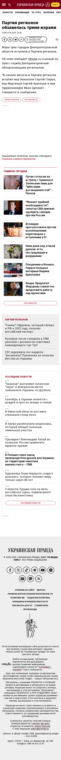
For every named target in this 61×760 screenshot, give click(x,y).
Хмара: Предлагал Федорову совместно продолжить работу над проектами (40, 288)
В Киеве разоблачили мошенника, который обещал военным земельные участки (28, 427)
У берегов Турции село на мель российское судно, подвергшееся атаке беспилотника (28, 492)
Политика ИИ (17, 598)
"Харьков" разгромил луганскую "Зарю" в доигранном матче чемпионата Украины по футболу (28, 387)
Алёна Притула (42, 726)
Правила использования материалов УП (30, 594)
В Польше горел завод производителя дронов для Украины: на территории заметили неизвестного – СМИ (29, 459)
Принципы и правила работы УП (30, 601)
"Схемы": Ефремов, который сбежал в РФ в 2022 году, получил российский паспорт (29, 328)
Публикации (22, 12)
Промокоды (30, 609)
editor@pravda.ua (40, 728)
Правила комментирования (19, 158)
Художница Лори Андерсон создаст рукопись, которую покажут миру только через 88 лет (29, 477)
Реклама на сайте (24, 590)
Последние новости (18, 376)
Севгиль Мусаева (40, 723)
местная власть (31, 100)
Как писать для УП (22, 605)
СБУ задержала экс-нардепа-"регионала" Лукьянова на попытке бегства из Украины (29, 355)
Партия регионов (11, 100)
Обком (32, 59)
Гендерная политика (38, 598)
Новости (8, 12)
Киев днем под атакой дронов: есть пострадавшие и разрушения (40, 251)
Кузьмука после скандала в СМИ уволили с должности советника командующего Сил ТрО (27, 342)
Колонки (48, 12)
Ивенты (41, 590)
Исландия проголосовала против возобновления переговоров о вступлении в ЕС (41, 230)
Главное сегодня (15, 171)
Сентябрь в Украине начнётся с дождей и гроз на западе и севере (28, 401)
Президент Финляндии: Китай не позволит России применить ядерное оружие (27, 442)
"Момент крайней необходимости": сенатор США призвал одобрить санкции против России (40, 208)
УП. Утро (36, 12)
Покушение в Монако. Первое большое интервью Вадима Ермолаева (40, 269)
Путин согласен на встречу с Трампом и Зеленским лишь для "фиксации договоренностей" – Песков (39, 185)
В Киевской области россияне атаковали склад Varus (25, 413)
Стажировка (41, 605)
